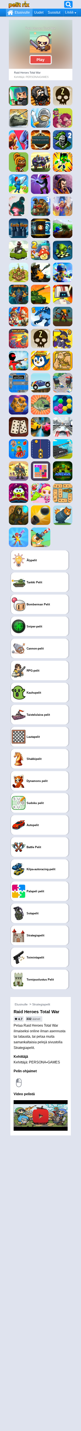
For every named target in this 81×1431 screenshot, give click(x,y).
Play (40, 60)
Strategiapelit (41, 1004)
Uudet (38, 12)
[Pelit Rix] (19, 4)
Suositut (54, 12)
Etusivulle (22, 12)
